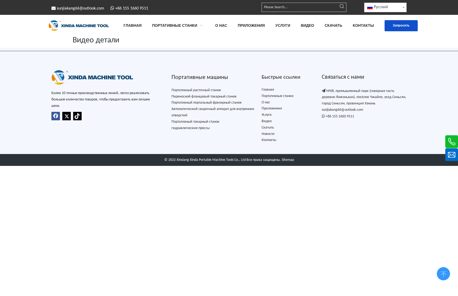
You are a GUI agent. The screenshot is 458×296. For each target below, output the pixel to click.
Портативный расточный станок (196, 90)
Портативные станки (278, 96)
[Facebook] (55, 116)
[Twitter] (66, 116)
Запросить (401, 26)
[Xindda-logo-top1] (92, 77)
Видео (267, 121)
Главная (268, 90)
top (443, 273)
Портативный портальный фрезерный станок (206, 103)
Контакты (269, 140)
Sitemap (288, 160)
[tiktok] (77, 116)
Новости (268, 134)
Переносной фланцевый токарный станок (204, 97)
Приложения (272, 109)
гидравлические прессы (190, 128)
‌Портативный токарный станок (195, 122)
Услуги (267, 115)
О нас (266, 102)
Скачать (268, 128)
